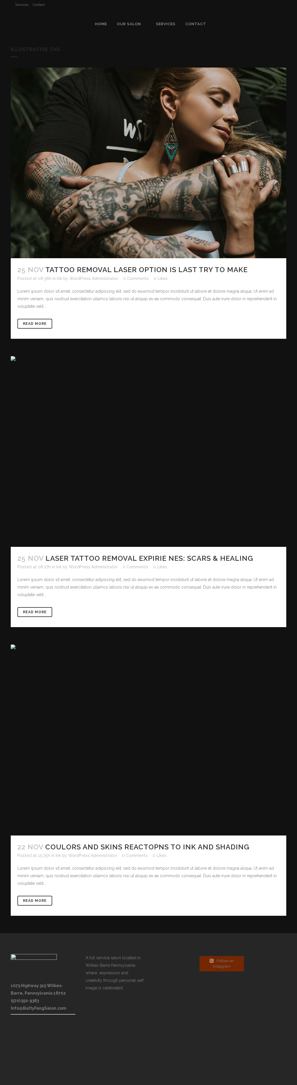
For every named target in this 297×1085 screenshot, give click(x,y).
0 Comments (136, 278)
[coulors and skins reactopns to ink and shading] (148, 740)
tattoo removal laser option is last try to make (146, 269)
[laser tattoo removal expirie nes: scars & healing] (148, 451)
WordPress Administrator (93, 278)
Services (21, 5)
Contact (39, 5)
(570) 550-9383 (25, 1000)
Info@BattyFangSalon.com (38, 1008)
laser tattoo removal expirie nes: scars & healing (149, 558)
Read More (35, 324)
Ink (59, 278)
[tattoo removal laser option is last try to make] (148, 163)
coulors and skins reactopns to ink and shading (147, 847)
